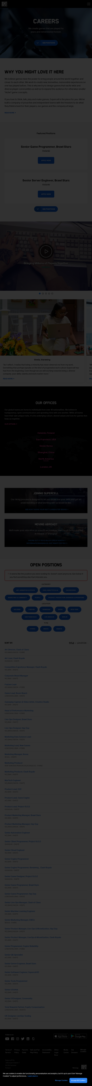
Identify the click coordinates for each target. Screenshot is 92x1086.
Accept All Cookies (78, 1080)
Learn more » (33, 1076)
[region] (46, 1078)
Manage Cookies (61, 1080)
